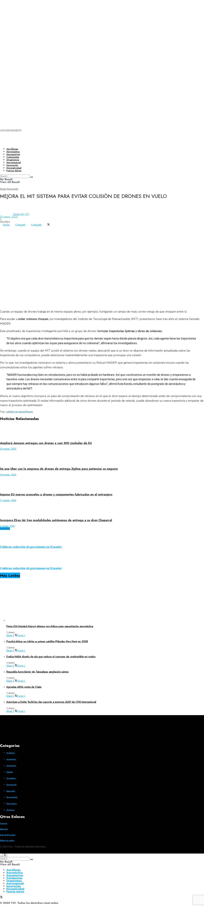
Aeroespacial (11, 785)
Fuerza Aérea (15, 891)
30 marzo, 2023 (9, 217)
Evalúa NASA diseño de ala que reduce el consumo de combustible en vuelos (50, 656)
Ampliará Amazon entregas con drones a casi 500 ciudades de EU (46, 443)
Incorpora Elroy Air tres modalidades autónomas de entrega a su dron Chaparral (56, 520)
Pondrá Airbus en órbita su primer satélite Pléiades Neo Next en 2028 (47, 641)
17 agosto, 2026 (8, 500)
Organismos (11, 778)
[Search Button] (31, 859)
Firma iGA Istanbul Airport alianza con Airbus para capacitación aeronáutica (49, 626)
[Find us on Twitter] (1, 852)
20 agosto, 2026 (8, 448)
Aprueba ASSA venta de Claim (23, 687)
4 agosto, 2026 (7, 526)
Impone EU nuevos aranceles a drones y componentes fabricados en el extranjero (56, 494)
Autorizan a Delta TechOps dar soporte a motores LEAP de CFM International (51, 702)
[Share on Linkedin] (8, 227)
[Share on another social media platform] (3, 230)
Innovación (12, 189)
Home (3, 189)
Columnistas (14, 878)
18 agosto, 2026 (8, 474)
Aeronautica (11, 759)
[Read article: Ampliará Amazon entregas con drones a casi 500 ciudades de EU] (102, 431)
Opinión (9, 772)
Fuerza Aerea (11, 804)
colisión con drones (16, 411)
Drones (29, 411)
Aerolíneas (12, 149)
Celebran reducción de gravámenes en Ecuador (31, 546)
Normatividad (11, 797)
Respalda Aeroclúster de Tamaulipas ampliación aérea (37, 672)
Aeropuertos (13, 154)
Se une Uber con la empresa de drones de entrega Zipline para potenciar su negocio (59, 469)
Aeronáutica (13, 151)
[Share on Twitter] (48, 224)
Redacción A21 (21, 214)
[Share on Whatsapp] (3, 227)
